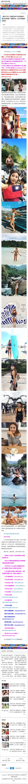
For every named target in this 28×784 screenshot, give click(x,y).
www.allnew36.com (20, 610)
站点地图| (22, 774)
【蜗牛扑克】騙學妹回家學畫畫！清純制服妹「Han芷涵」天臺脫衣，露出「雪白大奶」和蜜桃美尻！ (18, 744)
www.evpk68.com (18, 588)
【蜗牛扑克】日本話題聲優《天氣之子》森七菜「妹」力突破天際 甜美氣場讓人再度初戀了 (18, 725)
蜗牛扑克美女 (8, 3)
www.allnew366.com (20, 613)
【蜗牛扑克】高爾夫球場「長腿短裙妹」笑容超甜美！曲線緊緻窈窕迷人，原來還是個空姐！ (18, 705)
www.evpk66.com (19, 582)
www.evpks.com (18, 576)
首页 (3, 3)
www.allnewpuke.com (8, 619)
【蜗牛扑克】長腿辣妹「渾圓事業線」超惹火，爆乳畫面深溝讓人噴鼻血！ (18, 692)
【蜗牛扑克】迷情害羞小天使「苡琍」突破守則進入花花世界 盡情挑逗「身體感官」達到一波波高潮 (18, 751)
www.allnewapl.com (18, 622)
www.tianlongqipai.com (9, 630)
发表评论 (23, 13)
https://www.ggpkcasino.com (10, 607)
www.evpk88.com (20, 585)
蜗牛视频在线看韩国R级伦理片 (12, 533)
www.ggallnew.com (19, 625)
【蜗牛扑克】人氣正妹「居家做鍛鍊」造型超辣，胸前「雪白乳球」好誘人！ (18, 738)
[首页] (26, 774)
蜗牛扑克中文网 (5, 1)
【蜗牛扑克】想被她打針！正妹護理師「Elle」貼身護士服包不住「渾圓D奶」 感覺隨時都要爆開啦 (18, 712)
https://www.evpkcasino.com (10, 602)
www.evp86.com (13, 51)
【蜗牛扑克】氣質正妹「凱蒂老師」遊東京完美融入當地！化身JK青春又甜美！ (18, 685)
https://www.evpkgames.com (10, 597)
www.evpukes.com (17, 591)
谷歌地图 (15, 776)
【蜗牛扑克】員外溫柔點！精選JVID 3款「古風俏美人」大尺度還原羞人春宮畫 (18, 731)
